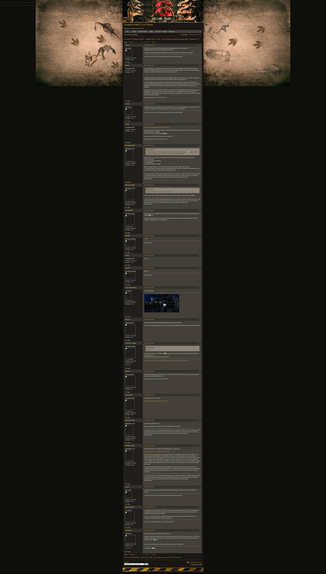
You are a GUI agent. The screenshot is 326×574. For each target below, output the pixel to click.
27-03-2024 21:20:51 (149, 445)
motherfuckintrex (130, 287)
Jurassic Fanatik (130, 343)
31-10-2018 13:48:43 (149, 124)
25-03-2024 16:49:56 (149, 395)
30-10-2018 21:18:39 (149, 103)
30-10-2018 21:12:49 (149, 65)
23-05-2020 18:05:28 (149, 319)
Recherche (158, 31)
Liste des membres (142, 31)
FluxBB (200, 564)
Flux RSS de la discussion (195, 562)
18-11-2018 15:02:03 (149, 210)
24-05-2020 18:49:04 (149, 371)
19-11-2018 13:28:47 (149, 268)
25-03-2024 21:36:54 (149, 420)
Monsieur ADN (130, 145)
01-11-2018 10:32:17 (149, 145)
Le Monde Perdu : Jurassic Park (143, 39)
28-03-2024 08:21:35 (149, 507)
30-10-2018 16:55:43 (149, 45)
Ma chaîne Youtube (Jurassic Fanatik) (153, 360)
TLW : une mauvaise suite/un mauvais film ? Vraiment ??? (178, 39)
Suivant (154, 42)
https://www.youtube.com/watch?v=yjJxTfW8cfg (156, 401)
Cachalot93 (129, 210)
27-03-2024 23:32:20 (149, 486)
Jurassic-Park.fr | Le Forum (138, 24)
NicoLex (128, 319)
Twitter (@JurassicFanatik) (169, 360)
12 (149, 42)
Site (127, 31)
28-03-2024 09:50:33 (149, 530)
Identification (172, 31)
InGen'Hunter (129, 507)
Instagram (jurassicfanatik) (182, 360)
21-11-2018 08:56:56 (149, 287)
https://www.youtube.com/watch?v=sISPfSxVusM (156, 127)
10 (143, 42)
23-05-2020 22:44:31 (149, 343)
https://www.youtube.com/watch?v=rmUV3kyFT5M (156, 451)
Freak (127, 65)
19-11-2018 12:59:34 (149, 255)
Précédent (131, 42)
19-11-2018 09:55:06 (149, 235)
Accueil (134, 31)
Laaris (127, 45)
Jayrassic (128, 530)
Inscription (164, 31)
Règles (151, 31)
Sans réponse (198, 34)
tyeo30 (127, 235)
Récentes (191, 34)
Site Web (129, 365)
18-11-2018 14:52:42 (149, 185)
